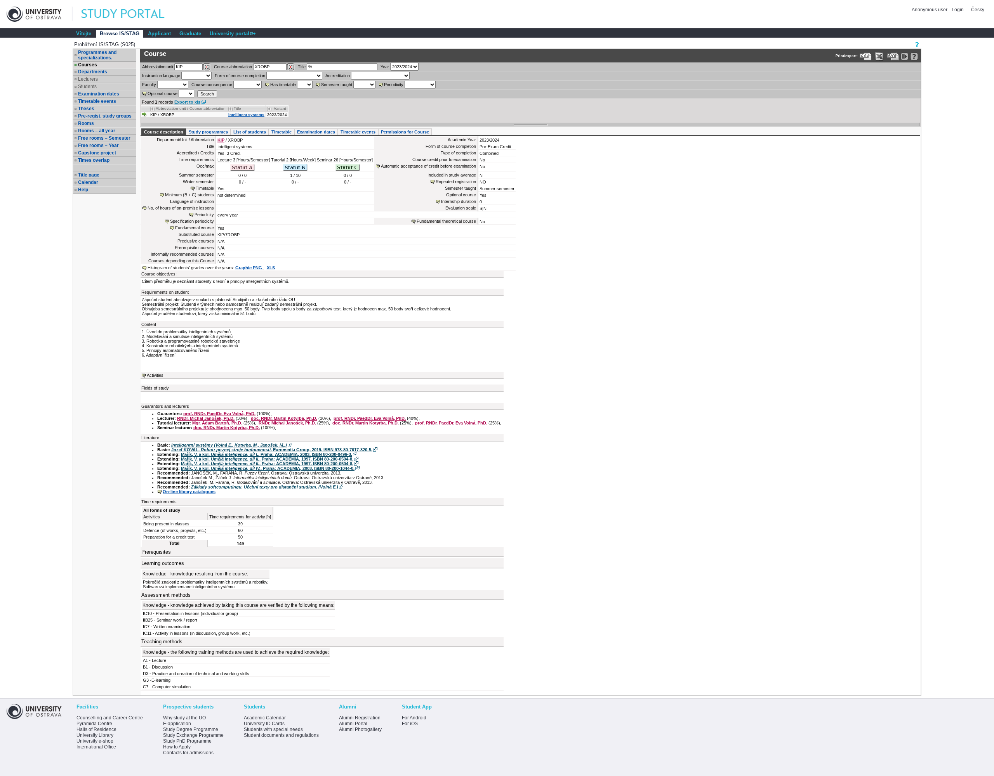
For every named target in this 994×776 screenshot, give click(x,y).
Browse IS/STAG (119, 33)
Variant (280, 108)
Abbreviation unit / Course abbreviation (191, 108)
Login (958, 9)
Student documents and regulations (281, 735)
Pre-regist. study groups (105, 116)
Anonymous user (930, 9)
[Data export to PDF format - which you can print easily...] (866, 56)
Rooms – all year (96, 130)
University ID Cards (264, 723)
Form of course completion (240, 75)
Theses (86, 108)
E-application (177, 723)
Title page (88, 175)
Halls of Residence (96, 729)
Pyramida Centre (94, 723)
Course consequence (211, 84)
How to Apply (177, 747)
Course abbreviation (233, 66)
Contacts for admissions (188, 752)
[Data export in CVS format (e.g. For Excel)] (893, 56)
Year (385, 66)
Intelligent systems (246, 115)
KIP (220, 140)
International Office (96, 747)
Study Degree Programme (190, 729)
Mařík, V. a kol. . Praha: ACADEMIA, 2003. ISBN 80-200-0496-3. (266, 454)
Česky (977, 9)
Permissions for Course (405, 132)
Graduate (190, 33)
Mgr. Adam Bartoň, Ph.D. (217, 423)
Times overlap (93, 160)
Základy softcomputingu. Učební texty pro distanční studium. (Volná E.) (264, 487)
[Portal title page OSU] (130, 14)
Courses (87, 65)
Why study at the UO (184, 718)
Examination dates (98, 94)
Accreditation (337, 75)
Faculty (149, 84)
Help (83, 189)
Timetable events (97, 101)
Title (302, 66)
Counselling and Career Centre (109, 718)
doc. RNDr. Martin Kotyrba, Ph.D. (284, 418)
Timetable (281, 132)
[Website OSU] (40, 14)
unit (157, 66)
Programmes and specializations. (97, 55)
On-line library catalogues (189, 491)
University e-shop (94, 741)
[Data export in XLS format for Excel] (879, 56)
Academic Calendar (265, 718)
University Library (94, 735)
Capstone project (97, 153)
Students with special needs (273, 729)
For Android (414, 718)
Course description (163, 132)
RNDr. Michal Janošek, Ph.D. (206, 418)
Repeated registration (456, 181)
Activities (155, 375)
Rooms (86, 123)
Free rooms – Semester (104, 138)
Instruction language (161, 75)
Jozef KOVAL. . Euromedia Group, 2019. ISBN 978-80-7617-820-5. (271, 449)
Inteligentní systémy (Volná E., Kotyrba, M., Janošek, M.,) (229, 445)
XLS (271, 267)
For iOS (410, 723)
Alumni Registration (360, 718)
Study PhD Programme (187, 741)
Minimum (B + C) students (189, 194)
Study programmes (208, 132)
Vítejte (83, 33)
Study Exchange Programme (193, 735)
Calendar (88, 182)
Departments (92, 71)
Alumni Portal (353, 723)
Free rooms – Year (98, 145)
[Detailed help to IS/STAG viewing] (914, 56)
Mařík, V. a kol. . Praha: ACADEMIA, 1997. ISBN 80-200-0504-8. (267, 459)
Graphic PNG (249, 267)
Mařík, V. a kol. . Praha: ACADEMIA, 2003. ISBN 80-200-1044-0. (268, 468)
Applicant (159, 33)
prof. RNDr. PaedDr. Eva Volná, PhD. (219, 413)
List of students (249, 132)
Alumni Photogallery (360, 729)
